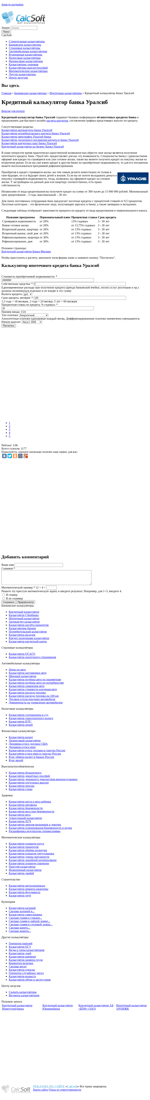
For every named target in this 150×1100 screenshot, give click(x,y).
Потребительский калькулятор (28, 631)
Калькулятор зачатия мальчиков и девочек (35, 824)
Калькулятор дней (20, 953)
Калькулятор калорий (22, 908)
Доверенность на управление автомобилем (36, 702)
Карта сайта (40, 1089)
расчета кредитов (57, 120)
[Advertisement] (54, 375)
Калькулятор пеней (21, 724)
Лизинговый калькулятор (25, 740)
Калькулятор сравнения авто (26, 686)
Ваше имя (7, 564)
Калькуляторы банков (22, 628)
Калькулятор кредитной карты (28, 641)
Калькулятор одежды (22, 969)
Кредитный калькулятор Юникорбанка (57, 1007)
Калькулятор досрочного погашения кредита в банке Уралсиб (40, 139)
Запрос (6, 27)
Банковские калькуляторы (30, 93)
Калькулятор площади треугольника (31, 853)
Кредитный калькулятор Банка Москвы (26, 251)
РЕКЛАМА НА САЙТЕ (49, 1086)
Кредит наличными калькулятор (29, 638)
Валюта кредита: (12, 294)
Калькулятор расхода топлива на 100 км (34, 695)
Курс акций (16, 760)
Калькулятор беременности (26, 808)
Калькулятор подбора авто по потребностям (36, 682)
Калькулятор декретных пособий (29, 776)
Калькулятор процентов (24, 846)
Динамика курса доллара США (28, 743)
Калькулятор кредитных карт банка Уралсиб (29, 143)
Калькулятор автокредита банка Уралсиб (26, 130)
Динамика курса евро (22, 747)
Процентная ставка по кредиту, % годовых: (29, 304)
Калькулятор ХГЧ (20, 821)
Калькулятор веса (20, 814)
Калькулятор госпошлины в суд (28, 714)
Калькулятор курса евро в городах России (35, 753)
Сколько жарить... (20, 931)
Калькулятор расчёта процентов (29, 625)
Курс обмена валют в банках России (31, 757)
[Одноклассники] (15, 456)
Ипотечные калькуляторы (66, 93)
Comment (8, 568)
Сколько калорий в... (22, 911)
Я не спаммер (14, 598)
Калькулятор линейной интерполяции (33, 860)
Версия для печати (13, 111)
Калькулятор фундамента (24, 892)
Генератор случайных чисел (26, 973)
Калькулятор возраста (22, 976)
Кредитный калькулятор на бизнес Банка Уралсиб (32, 146)
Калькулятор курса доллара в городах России (37, 750)
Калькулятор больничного (25, 772)
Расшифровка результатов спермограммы (34, 831)
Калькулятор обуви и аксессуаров (30, 979)
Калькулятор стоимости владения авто (33, 689)
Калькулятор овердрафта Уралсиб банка (26, 136)
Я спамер (11, 594)
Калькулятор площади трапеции (29, 863)
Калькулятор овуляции (23, 804)
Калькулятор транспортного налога (31, 718)
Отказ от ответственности (65, 1089)
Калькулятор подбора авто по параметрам (35, 679)
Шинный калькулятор (22, 676)
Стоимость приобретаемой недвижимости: (29, 276)
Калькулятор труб (20, 895)
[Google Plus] (25, 456)
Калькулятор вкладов (22, 634)
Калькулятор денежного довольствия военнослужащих (43, 779)
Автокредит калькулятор (24, 621)
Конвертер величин (21, 963)
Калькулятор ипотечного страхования (32, 657)
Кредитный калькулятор (24, 611)
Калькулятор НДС (20, 721)
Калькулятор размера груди (26, 959)
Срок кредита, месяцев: (17, 297)
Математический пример (18, 587)
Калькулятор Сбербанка (24, 615)
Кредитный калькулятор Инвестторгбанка (17, 1007)
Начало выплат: (11, 321)
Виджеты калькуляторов (24, 995)
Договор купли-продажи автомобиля (32, 699)
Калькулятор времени (22, 956)
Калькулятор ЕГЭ (20, 946)
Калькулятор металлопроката (27, 885)
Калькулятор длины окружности (29, 856)
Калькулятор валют (21, 737)
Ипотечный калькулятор (24, 618)
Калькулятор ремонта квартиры (28, 888)
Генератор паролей (20, 943)
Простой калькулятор (22, 866)
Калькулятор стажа (20, 789)
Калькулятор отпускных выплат (29, 782)
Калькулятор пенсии (21, 785)
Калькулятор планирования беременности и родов (40, 827)
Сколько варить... (19, 927)
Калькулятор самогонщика (25, 914)
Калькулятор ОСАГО (22, 653)
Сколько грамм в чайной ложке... (29, 921)
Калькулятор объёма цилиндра (28, 850)
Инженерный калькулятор (25, 869)
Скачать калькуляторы (23, 992)
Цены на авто (17, 669)
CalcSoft (72, 1086)
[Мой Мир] (20, 456)
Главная (6, 93)
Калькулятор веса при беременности (31, 811)
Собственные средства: (17, 283)
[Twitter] (10, 456)
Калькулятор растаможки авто (27, 672)
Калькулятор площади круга (26, 843)
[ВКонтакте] (4, 456)
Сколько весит (18, 966)
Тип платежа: (10, 315)
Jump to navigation (12, 4)
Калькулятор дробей (21, 873)
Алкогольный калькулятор (25, 818)
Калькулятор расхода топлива (27, 692)
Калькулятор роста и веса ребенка (30, 801)
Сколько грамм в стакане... (25, 917)
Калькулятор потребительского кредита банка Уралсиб (35, 133)
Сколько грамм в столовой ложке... (30, 924)
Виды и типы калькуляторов (26, 950)
